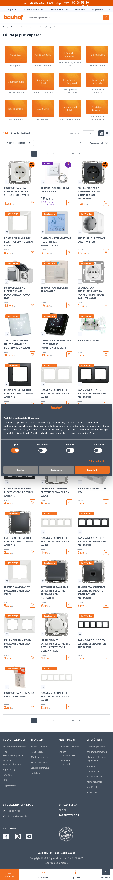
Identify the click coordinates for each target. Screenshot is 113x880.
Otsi (106, 17)
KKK (5, 780)
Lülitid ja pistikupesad (47, 27)
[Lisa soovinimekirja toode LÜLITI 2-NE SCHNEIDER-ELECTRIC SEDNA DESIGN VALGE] (43, 482)
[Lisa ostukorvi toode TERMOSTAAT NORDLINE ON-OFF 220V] (69, 203)
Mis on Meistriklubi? (69, 746)
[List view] (107, 133)
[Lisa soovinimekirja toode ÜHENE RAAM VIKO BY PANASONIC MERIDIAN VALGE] (7, 581)
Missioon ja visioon (96, 746)
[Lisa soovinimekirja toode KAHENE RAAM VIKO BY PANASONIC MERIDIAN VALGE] (7, 634)
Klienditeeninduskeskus (14, 746)
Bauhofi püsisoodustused (67, 753)
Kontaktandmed (94, 781)
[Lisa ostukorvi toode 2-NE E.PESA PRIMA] (106, 354)
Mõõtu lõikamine (39, 762)
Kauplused (11, 9)
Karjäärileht (98, 9)
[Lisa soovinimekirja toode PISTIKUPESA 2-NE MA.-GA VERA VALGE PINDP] (7, 687)
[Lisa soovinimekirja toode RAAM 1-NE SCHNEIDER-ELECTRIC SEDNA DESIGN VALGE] (7, 232)
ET (109, 9)
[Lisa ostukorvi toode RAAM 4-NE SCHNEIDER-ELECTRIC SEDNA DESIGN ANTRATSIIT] (106, 552)
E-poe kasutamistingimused (13, 753)
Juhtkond (91, 766)
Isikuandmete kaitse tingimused (96, 759)
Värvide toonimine (40, 767)
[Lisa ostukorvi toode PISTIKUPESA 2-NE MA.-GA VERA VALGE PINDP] (32, 707)
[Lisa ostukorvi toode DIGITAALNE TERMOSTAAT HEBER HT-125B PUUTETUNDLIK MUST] (69, 354)
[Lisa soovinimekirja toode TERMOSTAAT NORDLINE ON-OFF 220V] (43, 182)
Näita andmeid (96, 461)
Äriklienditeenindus (34, 9)
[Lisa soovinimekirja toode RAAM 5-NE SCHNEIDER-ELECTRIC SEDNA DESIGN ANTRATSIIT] (80, 634)
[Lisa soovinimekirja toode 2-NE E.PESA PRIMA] (80, 334)
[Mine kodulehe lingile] (13, 17)
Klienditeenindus (59, 9)
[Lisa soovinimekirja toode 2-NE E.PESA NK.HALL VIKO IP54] (80, 482)
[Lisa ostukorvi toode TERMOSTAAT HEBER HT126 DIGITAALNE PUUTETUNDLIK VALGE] (32, 354)
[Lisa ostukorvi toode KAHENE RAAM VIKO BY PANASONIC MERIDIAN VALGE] (32, 657)
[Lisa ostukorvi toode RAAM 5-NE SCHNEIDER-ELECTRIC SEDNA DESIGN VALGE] (69, 707)
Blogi (62, 810)
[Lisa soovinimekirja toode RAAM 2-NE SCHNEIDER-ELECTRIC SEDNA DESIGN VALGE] (43, 384)
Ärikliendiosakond (95, 776)
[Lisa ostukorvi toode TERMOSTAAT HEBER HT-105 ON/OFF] (69, 305)
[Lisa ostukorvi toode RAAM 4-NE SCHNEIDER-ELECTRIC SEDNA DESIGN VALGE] (69, 552)
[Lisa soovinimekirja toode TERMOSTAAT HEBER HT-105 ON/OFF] (43, 281)
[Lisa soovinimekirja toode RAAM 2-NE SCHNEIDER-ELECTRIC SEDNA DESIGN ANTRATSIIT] (80, 384)
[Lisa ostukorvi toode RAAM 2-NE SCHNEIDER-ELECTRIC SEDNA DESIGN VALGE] (69, 404)
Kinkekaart (36, 773)
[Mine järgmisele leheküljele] (79, 154)
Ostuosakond (93, 771)
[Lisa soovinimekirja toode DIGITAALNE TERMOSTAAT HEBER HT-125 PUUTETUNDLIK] (43, 232)
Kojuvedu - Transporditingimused (14, 762)
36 (73, 153)
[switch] (42, 450)
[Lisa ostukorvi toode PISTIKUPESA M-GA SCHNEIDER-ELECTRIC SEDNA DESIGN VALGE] (32, 203)
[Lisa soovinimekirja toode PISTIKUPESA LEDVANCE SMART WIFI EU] (80, 232)
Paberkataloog (69, 815)
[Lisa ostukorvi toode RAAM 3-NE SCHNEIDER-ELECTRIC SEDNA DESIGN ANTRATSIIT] (32, 502)
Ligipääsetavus (10, 785)
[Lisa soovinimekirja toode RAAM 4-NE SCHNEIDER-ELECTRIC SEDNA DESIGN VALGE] (43, 532)
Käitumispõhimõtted (97, 751)
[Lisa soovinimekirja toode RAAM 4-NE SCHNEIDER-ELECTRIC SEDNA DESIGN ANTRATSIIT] (80, 532)
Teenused (80, 9)
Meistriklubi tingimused (64, 762)
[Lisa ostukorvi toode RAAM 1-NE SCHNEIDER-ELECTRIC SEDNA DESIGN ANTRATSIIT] (32, 404)
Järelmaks (8, 774)
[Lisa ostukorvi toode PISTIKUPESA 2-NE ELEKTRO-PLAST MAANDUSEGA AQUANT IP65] (32, 305)
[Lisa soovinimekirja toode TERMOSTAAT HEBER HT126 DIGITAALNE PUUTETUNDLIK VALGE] (7, 334)
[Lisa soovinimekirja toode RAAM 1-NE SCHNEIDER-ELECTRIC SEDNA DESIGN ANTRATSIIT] (7, 384)
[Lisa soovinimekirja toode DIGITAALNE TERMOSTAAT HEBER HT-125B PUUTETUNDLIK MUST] (43, 334)
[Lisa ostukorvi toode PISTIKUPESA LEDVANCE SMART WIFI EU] (106, 252)
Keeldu (20, 470)
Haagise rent (37, 751)
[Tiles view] (101, 133)
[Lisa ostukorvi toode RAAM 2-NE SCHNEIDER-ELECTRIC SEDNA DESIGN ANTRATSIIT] (106, 404)
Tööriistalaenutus (39, 757)
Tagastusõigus (10, 769)
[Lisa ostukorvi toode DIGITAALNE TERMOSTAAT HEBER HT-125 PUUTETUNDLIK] (69, 252)
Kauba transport (39, 746)
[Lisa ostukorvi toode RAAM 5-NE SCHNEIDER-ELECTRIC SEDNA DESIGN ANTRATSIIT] (106, 657)
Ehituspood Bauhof (10, 27)
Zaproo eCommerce (56, 862)
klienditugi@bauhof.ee (17, 816)
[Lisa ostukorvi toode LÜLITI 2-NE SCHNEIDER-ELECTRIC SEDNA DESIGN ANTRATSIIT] (32, 552)
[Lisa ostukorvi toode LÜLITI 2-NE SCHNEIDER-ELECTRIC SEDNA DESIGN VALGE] (69, 502)
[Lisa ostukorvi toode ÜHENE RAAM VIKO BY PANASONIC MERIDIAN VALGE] (32, 605)
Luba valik (56, 470)
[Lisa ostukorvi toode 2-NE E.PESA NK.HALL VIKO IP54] (106, 502)
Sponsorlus (92, 792)
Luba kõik (92, 470)
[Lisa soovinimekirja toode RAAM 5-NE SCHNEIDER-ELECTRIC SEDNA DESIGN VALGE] (43, 687)
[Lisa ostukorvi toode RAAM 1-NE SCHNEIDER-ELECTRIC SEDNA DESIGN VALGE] (32, 252)
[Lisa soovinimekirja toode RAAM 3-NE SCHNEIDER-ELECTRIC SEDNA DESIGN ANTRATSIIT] (7, 482)
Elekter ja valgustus (28, 27)
